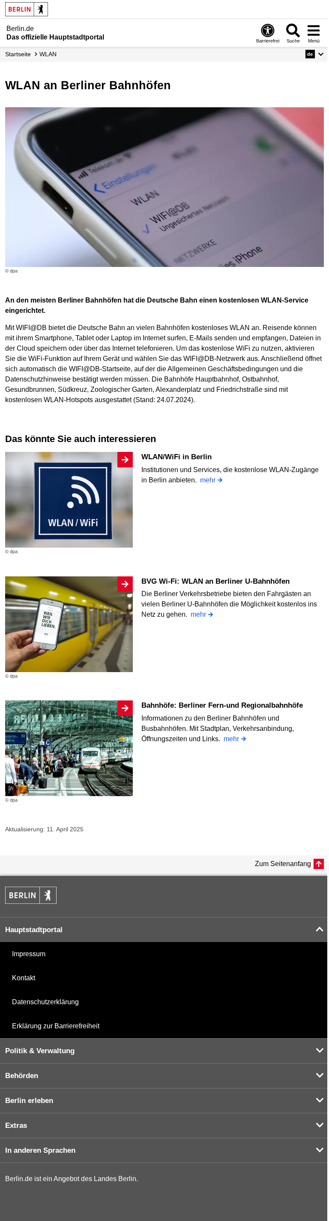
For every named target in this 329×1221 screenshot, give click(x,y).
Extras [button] (16, 1125)
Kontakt (23, 978)
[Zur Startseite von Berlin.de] (31, 901)
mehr (207, 480)
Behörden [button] (21, 1076)
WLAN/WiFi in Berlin (176, 457)
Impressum (28, 953)
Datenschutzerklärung (45, 1002)
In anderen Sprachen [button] (40, 1150)
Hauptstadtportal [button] (34, 930)
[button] (314, 54)
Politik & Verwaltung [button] (40, 1051)
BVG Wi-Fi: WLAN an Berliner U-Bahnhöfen (215, 581)
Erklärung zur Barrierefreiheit (55, 1026)
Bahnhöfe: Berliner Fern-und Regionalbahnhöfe (222, 705)
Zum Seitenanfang (283, 863)
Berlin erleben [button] (29, 1101)
